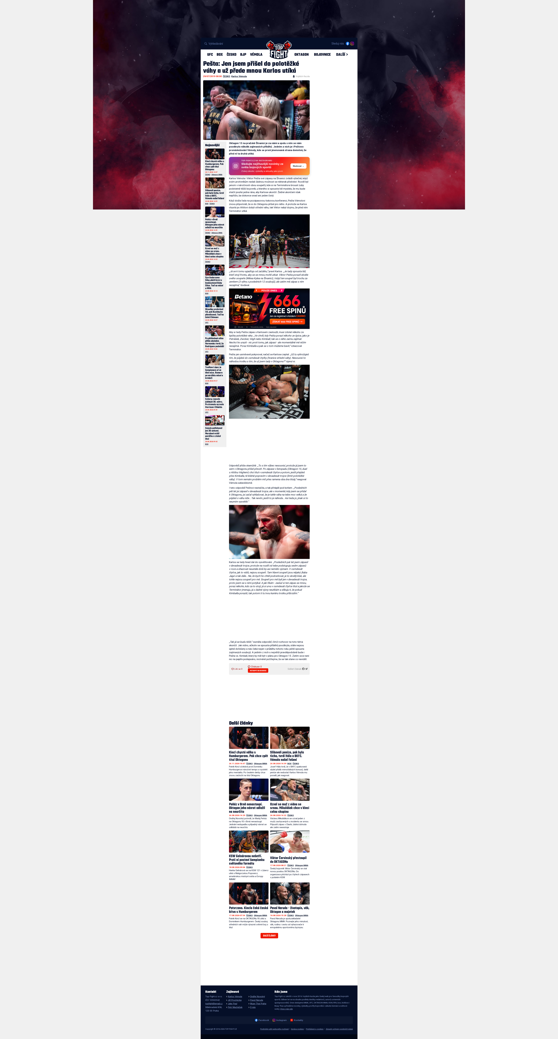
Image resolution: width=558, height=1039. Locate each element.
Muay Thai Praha (258, 1003)
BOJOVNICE (322, 54)
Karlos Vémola (239, 76)
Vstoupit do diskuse (258, 670)
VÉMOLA (256, 54)
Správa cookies (297, 1029)
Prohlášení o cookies (314, 1029)
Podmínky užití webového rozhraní (274, 1029)
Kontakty (298, 1020)
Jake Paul (232, 1003)
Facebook (264, 1020)
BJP (243, 54)
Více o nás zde (286, 1009)
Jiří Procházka (235, 1000)
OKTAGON (301, 54)
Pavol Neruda (256, 1000)
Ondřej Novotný (257, 996)
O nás (253, 1007)
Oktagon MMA (260, 763)
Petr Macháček (235, 1007)
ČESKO (231, 54)
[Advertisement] (269, 442)
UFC (210, 54)
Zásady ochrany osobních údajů (339, 1029)
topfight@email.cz (214, 1003)
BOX (220, 54)
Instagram (281, 1020)
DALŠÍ (340, 54)
